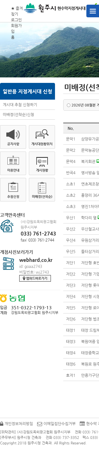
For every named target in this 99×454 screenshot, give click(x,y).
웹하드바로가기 (36, 278)
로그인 (16, 20)
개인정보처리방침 (18, 423)
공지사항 (13, 144)
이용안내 (13, 170)
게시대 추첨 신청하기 (20, 104)
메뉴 (92, 11)
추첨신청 (13, 196)
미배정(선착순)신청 (18, 114)
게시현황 (42, 170)
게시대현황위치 (42, 144)
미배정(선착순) (42, 196)
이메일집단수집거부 (59, 423)
